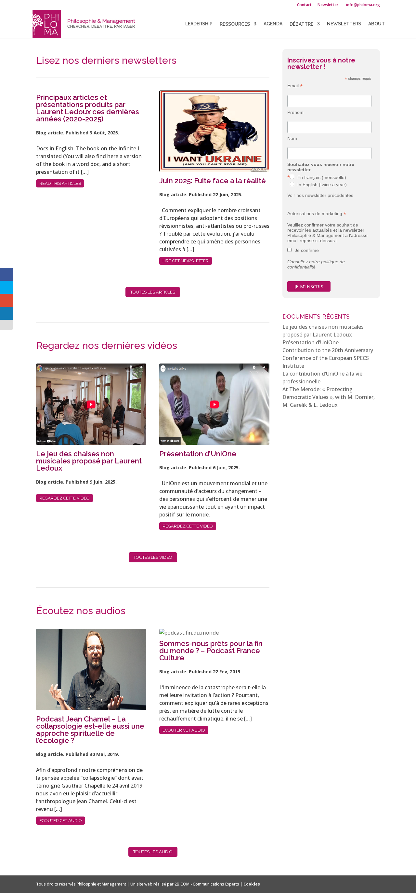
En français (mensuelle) (321, 177)
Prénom (295, 112)
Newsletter (328, 5)
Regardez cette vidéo (64, 498)
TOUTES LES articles (152, 292)
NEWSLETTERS (344, 23)
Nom (292, 138)
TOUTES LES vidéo (153, 557)
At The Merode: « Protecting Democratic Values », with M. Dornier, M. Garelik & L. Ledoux (328, 397)
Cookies (251, 884)
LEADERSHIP (199, 23)
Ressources (235, 24)
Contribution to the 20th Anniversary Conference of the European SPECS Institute (327, 358)
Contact (304, 5)
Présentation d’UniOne (310, 342)
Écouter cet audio (60, 820)
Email (295, 86)
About (376, 23)
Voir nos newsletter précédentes (320, 195)
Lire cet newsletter (185, 260)
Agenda (273, 23)
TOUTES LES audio (153, 851)
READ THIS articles (60, 183)
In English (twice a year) (322, 184)
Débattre (301, 24)
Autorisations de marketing (316, 214)
